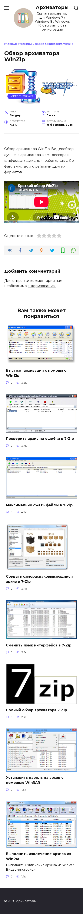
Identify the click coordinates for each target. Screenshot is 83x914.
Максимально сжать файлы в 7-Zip (39, 505)
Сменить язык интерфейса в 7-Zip (38, 645)
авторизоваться (42, 286)
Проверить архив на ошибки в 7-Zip (40, 438)
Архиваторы (52, 7)
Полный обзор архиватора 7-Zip (36, 710)
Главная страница (18, 44)
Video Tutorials (22, 96)
